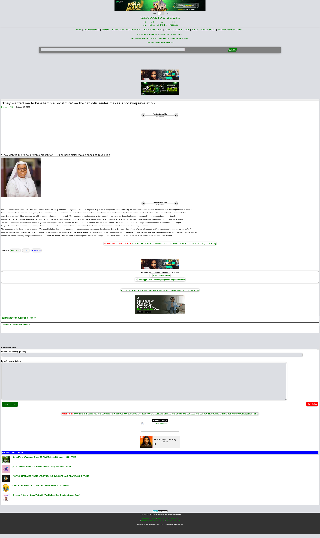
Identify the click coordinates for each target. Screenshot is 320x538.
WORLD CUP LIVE (91, 30)
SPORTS (168, 30)
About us (146, 518)
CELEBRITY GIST (182, 30)
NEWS (78, 30)
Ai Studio (162, 25)
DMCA (153, 518)
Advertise (145, 520)
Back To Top (312, 404)
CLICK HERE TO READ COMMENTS (16, 324)
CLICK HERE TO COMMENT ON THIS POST (19, 318)
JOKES (195, 30)
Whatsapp (16, 250)
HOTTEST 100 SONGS (153, 30)
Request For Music (157, 520)
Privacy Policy (162, 518)
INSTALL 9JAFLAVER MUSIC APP (126, 30)
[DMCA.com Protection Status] (160, 512)
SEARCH (232, 50)
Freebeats (173, 25)
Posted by (5, 107)
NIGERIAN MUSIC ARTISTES (230, 30)
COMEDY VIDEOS (207, 30)
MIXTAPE (106, 30)
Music (152, 25)
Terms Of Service (173, 520)
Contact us (174, 518)
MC (11, 107)
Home (145, 25)
